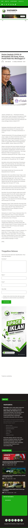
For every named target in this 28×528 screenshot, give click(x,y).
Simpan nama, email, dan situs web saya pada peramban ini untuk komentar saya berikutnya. (14, 297)
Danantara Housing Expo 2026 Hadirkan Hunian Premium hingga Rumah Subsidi (13, 462)
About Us (7, 1)
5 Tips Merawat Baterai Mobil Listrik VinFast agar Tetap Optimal (13, 490)
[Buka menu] (2, 20)
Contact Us (21, 1)
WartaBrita (12, 10)
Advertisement (13, 1)
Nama (3, 275)
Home (2, 1)
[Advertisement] (14, 37)
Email (3, 282)
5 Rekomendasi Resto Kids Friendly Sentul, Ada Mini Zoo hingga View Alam (14, 476)
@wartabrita (8, 500)
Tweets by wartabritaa (7, 376)
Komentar (4, 259)
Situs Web (4, 289)
